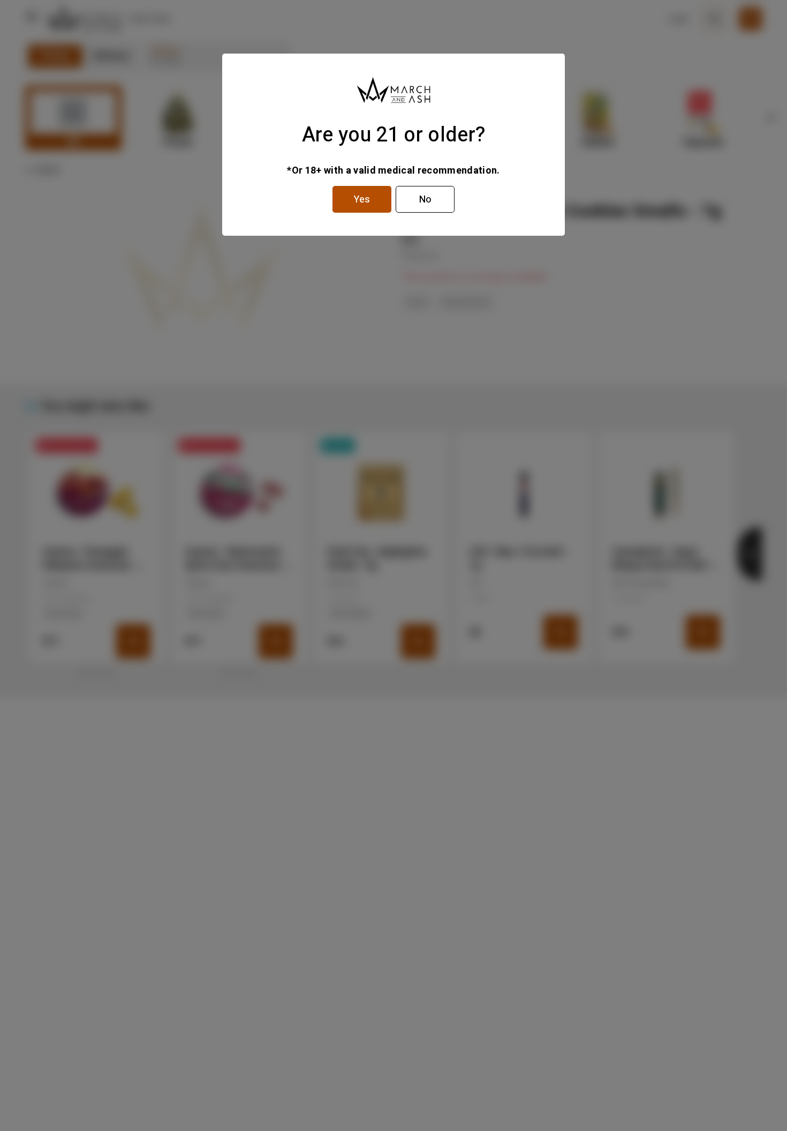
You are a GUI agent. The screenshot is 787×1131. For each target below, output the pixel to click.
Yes (362, 199)
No (425, 199)
